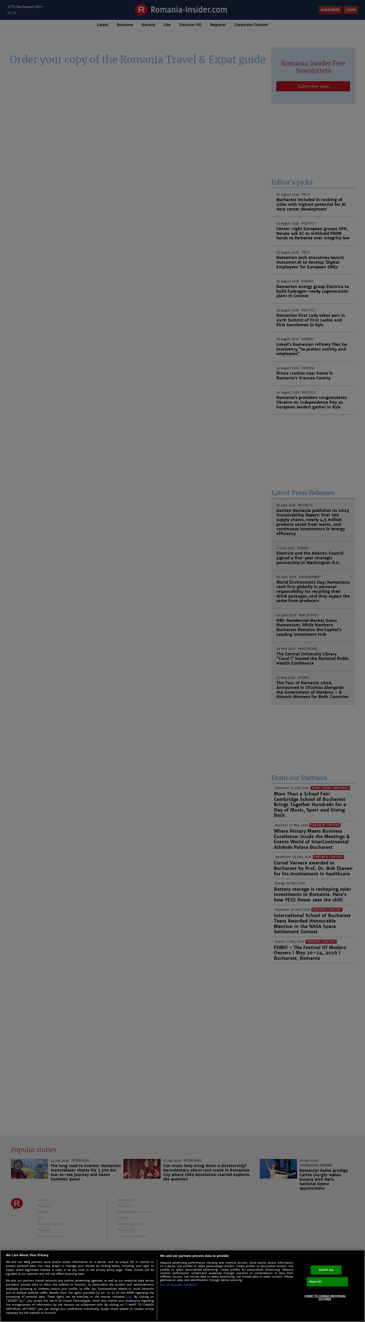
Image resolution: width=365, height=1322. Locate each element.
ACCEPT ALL (326, 1269)
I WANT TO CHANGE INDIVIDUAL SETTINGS (325, 1297)
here (129, 1296)
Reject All (315, 1281)
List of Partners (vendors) (178, 1284)
